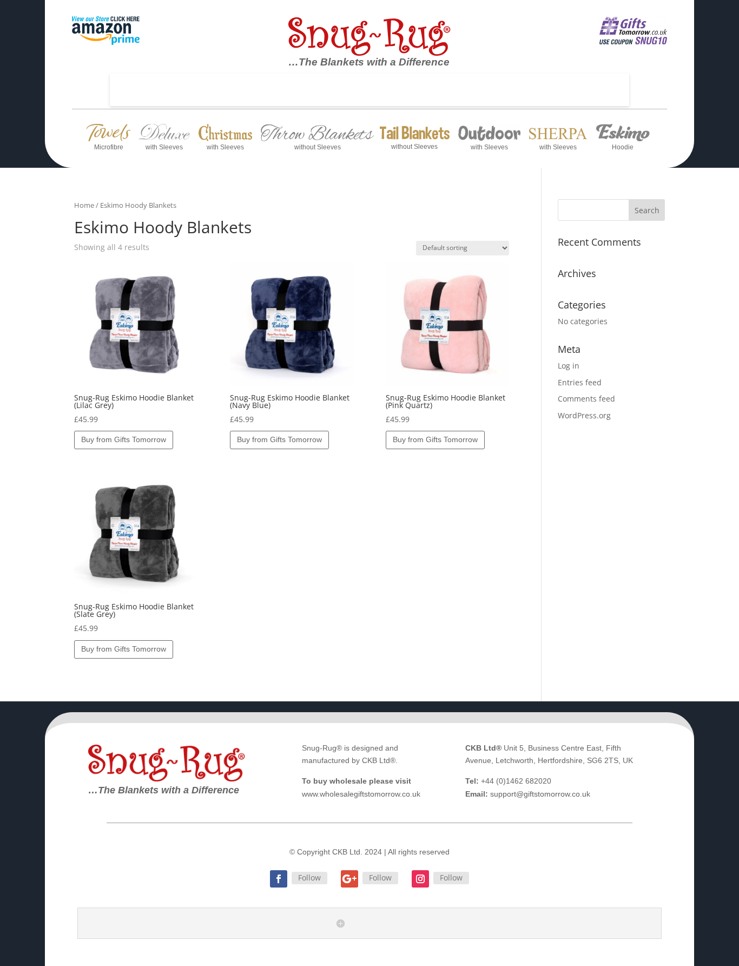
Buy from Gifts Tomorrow (123, 439)
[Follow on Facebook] (278, 879)
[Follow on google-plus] (349, 879)
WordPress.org (584, 415)
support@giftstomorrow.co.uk (540, 794)
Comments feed (586, 398)
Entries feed (580, 382)
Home (84, 205)
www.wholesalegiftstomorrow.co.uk (361, 794)
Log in (568, 365)
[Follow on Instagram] (420, 879)
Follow (309, 877)
